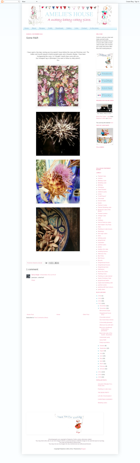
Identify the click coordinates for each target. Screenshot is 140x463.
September (103, 348)
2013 (100, 301)
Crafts (50, 28)
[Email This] (50, 263)
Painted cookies (102, 213)
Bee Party (101, 256)
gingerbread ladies (103, 280)
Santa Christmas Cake (104, 278)
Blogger (83, 449)
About (34, 28)
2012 (100, 303)
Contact (84, 28)
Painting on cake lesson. (105, 229)
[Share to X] (54, 263)
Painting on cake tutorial (105, 276)
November (103, 308)
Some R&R (103, 340)
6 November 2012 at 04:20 (48, 275)
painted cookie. (102, 285)
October (102, 345)
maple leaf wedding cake (105, 283)
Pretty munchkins (105, 342)
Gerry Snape (35, 275)
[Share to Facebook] (56, 263)
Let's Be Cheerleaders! (104, 396)
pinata (100, 247)
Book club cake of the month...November (106, 333)
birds (99, 236)
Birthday (100, 185)
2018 (100, 296)
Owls (99, 227)
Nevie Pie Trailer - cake (103, 116)
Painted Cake (102, 176)
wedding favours (103, 251)
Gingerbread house (103, 262)
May (101, 358)
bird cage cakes (102, 233)
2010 (100, 374)
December (103, 306)
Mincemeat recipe (105, 310)
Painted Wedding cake (104, 207)
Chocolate (101, 198)
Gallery (68, 28)
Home (26, 28)
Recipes (42, 28)
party (99, 218)
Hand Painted (102, 189)
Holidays (100, 220)
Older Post (86, 314)
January (102, 369)
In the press (94, 28)
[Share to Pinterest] (58, 263)
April (101, 361)
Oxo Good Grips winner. (107, 320)
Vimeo (110, 118)
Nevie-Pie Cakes (103, 271)
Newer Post (30, 314)
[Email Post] (46, 262)
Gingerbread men (103, 267)
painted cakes (102, 245)
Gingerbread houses (104, 265)
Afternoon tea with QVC (106, 325)
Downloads (59, 28)
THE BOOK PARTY (103, 392)
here (111, 122)
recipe (100, 194)
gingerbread (101, 240)
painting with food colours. (105, 287)
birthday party (102, 238)
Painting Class (102, 274)
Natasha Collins (101, 118)
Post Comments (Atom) (41, 317)
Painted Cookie (102, 205)
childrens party (102, 192)
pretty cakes (101, 289)
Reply (33, 280)
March (102, 363)
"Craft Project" (102, 196)
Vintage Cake (102, 215)
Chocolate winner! (105, 317)
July (101, 353)
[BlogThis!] (52, 263)
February (102, 366)
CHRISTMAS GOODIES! (105, 399)
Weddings (101, 231)
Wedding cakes (102, 403)
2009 (100, 377)
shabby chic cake (103, 249)
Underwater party (105, 337)
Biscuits (100, 260)
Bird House (101, 258)
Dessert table (102, 200)
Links (76, 28)
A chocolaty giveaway (106, 322)
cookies (100, 178)
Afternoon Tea (102, 254)
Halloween (101, 269)
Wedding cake (102, 183)
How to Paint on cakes (104, 222)
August (102, 351)
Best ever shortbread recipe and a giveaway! (106, 329)
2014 (100, 298)
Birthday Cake (102, 180)
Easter (100, 203)
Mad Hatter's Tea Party (104, 224)
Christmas (101, 187)
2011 (100, 372)
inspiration (101, 242)
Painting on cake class (104, 389)
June (101, 356)
